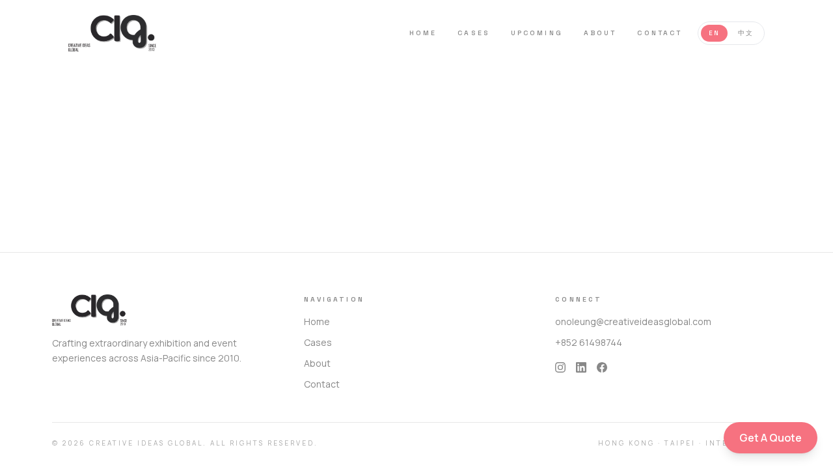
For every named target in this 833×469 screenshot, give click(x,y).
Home (423, 33)
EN (714, 33)
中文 (746, 33)
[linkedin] (581, 367)
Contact (659, 33)
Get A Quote (770, 438)
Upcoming (537, 33)
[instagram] (560, 367)
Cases (473, 33)
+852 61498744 (588, 342)
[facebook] (602, 367)
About (600, 33)
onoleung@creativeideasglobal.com (633, 321)
